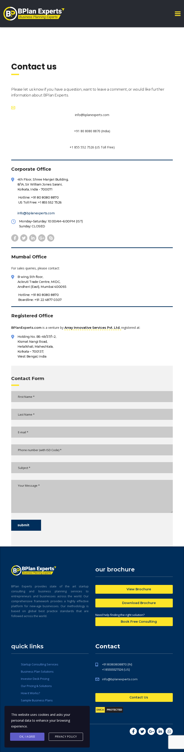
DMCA (100, 709)
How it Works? (30, 693)
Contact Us (138, 697)
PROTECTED (114, 709)
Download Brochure (138, 603)
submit (23, 525)
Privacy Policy (66, 737)
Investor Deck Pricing (35, 679)
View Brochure (138, 589)
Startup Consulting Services (39, 664)
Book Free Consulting (138, 622)
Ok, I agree (27, 737)
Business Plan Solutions (37, 671)
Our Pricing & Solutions (36, 686)
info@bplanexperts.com (36, 213)
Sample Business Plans (37, 700)
